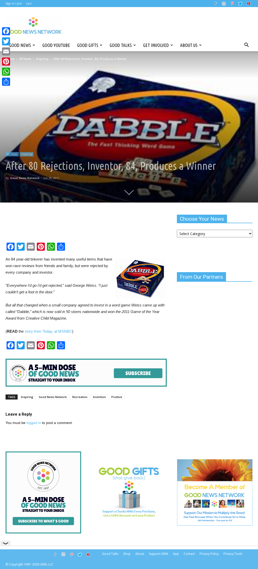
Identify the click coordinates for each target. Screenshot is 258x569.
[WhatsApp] (6, 72)
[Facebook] (215, 3)
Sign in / (11, 3)
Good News (20, 45)
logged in (33, 423)
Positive (116, 397)
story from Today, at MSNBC (48, 331)
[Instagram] (224, 3)
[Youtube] (248, 3)
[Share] (6, 82)
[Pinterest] (232, 3)
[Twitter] (240, 3)
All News (25, 59)
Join (19, 3)
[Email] (6, 51)
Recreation (79, 397)
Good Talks (121, 45)
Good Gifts (87, 45)
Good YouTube (56, 45)
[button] (246, 45)
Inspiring (42, 59)
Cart (28, 3)
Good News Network (25, 178)
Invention (99, 397)
